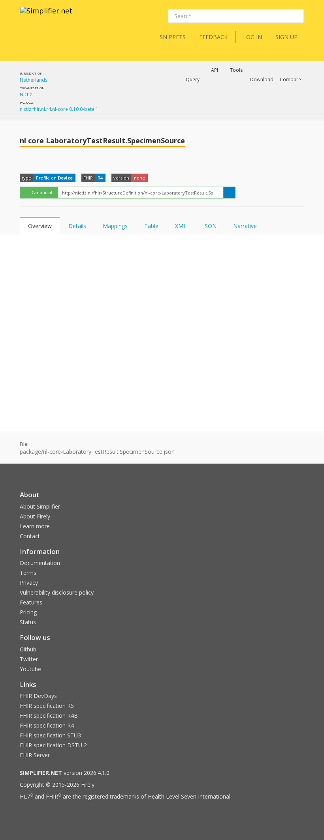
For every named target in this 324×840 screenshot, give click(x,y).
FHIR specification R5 (47, 705)
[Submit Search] (297, 16)
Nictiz (26, 94)
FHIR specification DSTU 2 (53, 745)
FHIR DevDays (38, 696)
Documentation (40, 563)
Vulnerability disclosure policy (57, 592)
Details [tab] (77, 226)
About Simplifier (40, 506)
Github (28, 649)
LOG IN (252, 37)
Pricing (28, 612)
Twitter (29, 659)
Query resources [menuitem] (144, 100)
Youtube (30, 669)
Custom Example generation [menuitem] (201, 90)
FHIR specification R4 (47, 725)
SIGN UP (286, 37)
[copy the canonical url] (229, 192)
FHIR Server (35, 755)
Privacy (29, 582)
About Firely (35, 516)
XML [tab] (180, 226)
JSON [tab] (210, 226)
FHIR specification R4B (49, 715)
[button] (192, 79)
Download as (216, 100)
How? (136, 120)
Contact (30, 536)
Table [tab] (151, 226)
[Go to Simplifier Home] (46, 16)
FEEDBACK (213, 37)
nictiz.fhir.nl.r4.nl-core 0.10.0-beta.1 (59, 109)
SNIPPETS (173, 37)
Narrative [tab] (245, 226)
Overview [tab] (40, 226)
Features (31, 602)
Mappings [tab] (115, 226)
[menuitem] (200, 107)
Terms (28, 572)
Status (28, 622)
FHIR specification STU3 (50, 735)
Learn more (35, 526)
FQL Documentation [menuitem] (147, 112)
